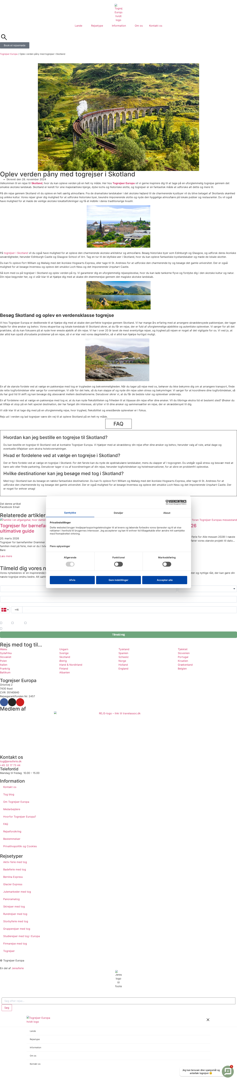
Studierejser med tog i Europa (21, 936)
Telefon (3, 605)
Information (119, 25)
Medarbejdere (11, 809)
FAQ (5, 824)
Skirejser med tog (14, 906)
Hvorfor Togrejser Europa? (19, 816)
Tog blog (8, 794)
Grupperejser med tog (16, 928)
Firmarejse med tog (15, 943)
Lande (78, 25)
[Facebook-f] (4, 702)
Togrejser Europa (9, 54)
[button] (6, 507)
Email (2, 594)
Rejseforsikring (12, 831)
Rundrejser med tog (15, 913)
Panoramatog (11, 899)
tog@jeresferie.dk (11, 761)
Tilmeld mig (118, 634)
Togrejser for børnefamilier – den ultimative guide (35, 528)
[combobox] (118, 1000)
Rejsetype (97, 25)
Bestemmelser (11, 838)
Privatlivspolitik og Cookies (20, 846)
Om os (139, 25)
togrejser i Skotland (16, 253)
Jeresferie (18, 968)
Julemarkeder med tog (17, 891)
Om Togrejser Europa (16, 801)
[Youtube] (20, 702)
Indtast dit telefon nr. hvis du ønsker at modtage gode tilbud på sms (29, 615)
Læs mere (6, 556)
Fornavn (4, 584)
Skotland (36, 183)
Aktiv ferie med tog (15, 862)
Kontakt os (155, 25)
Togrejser (9, 951)
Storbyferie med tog (15, 921)
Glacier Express (12, 884)
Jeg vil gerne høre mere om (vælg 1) (17, 619)
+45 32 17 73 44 (10, 765)
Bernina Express (13, 876)
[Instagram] (12, 702)
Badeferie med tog (14, 869)
